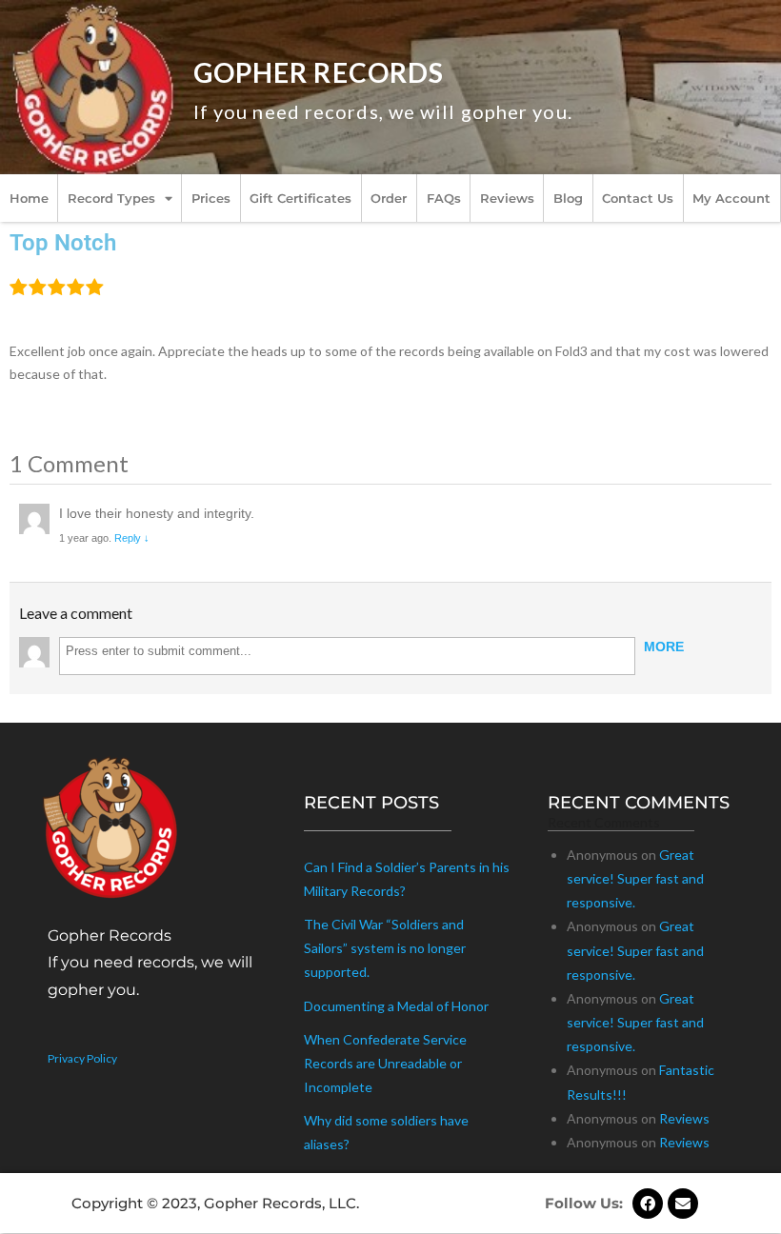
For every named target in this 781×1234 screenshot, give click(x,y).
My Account (731, 198)
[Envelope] (683, 1203)
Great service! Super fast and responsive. (635, 878)
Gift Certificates (300, 198)
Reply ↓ (132, 538)
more (664, 646)
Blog (568, 198)
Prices (210, 198)
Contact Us (637, 198)
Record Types (111, 198)
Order (388, 198)
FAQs (444, 198)
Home (29, 198)
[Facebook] (647, 1203)
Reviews (507, 198)
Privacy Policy (82, 1058)
